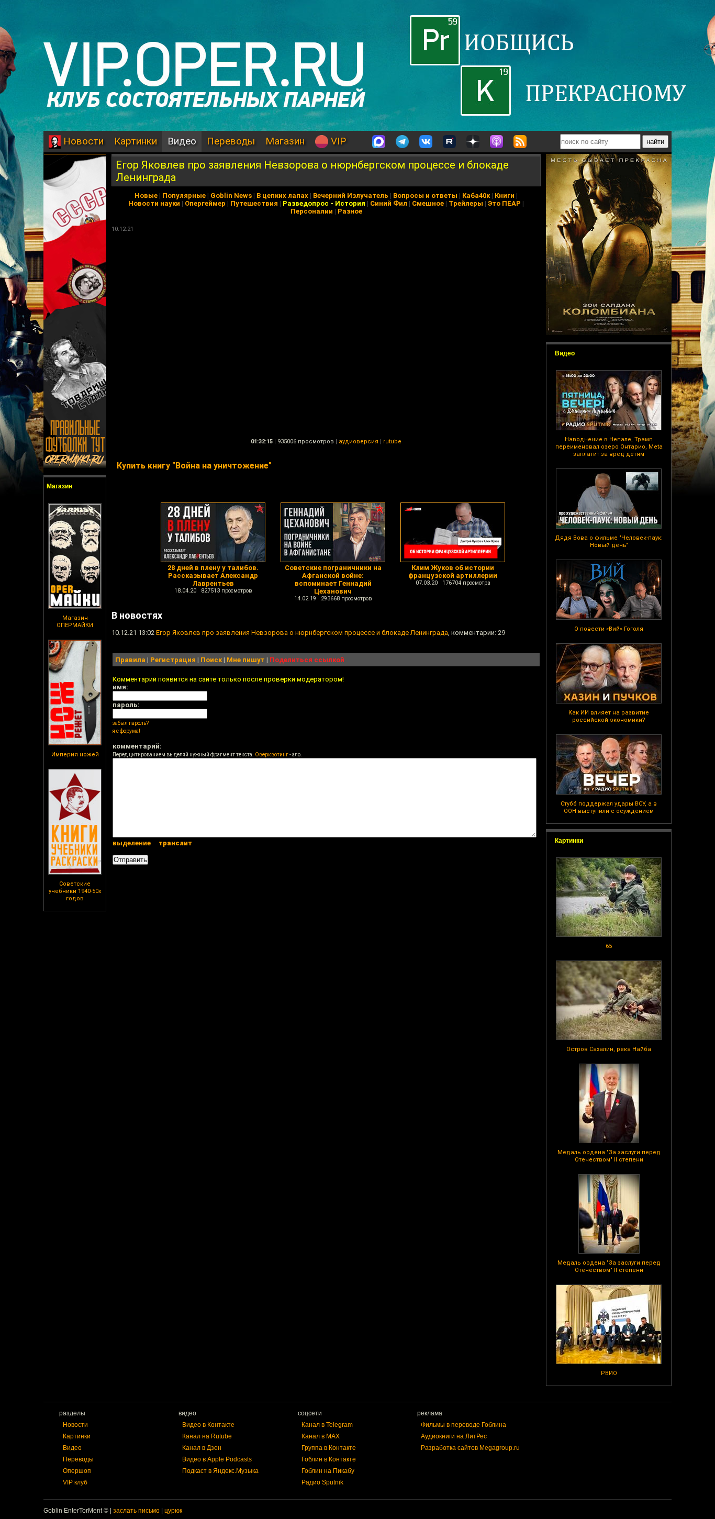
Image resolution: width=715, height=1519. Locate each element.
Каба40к (476, 195)
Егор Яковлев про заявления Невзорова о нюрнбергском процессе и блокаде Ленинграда (302, 632)
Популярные (184, 195)
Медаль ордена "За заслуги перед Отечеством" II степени (609, 1156)
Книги (505, 195)
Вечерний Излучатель (350, 195)
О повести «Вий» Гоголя (608, 629)
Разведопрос (306, 203)
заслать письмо (136, 1510)
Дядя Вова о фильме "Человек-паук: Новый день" (609, 541)
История (350, 203)
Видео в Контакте (208, 1424)
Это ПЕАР (504, 203)
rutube (392, 441)
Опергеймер (205, 203)
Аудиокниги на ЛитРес (454, 1436)
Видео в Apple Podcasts (217, 1459)
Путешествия (254, 203)
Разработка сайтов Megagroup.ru (470, 1447)
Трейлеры (466, 203)
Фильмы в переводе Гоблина (463, 1424)
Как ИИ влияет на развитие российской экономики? (608, 716)
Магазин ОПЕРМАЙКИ (75, 622)
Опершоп (77, 1471)
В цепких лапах (282, 195)
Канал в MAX (320, 1436)
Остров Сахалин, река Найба (608, 1049)
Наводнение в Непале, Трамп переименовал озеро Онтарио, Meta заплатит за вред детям (609, 446)
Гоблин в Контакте (328, 1459)
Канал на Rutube (207, 1436)
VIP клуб (75, 1482)
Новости (82, 141)
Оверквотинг (271, 754)
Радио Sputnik (322, 1482)
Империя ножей (75, 754)
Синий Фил (388, 203)
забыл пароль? (131, 723)
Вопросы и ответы (425, 195)
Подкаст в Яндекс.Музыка (220, 1471)
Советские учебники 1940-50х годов (75, 891)
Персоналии (312, 211)
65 (609, 946)
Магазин (285, 141)
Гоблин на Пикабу (327, 1471)
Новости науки (154, 203)
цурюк (173, 1510)
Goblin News (231, 195)
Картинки (135, 141)
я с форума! (126, 731)
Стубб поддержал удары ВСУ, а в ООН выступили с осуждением (609, 807)
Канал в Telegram (327, 1424)
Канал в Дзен (201, 1447)
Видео (181, 141)
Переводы (231, 141)
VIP (337, 141)
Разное (350, 211)
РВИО (609, 1373)
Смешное (428, 203)
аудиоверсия (358, 441)
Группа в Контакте (328, 1447)
